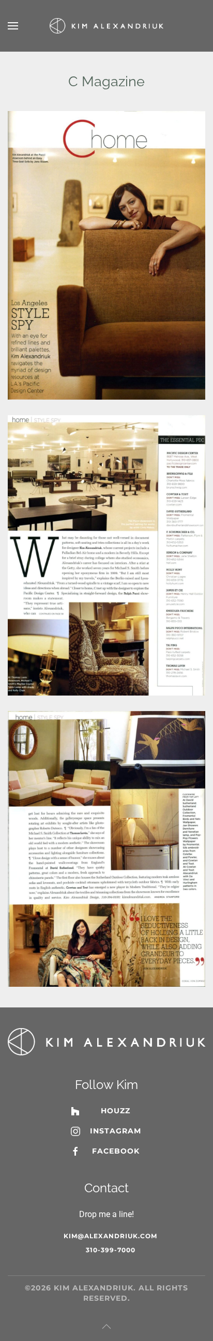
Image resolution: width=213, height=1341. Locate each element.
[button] (13, 25)
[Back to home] (106, 25)
